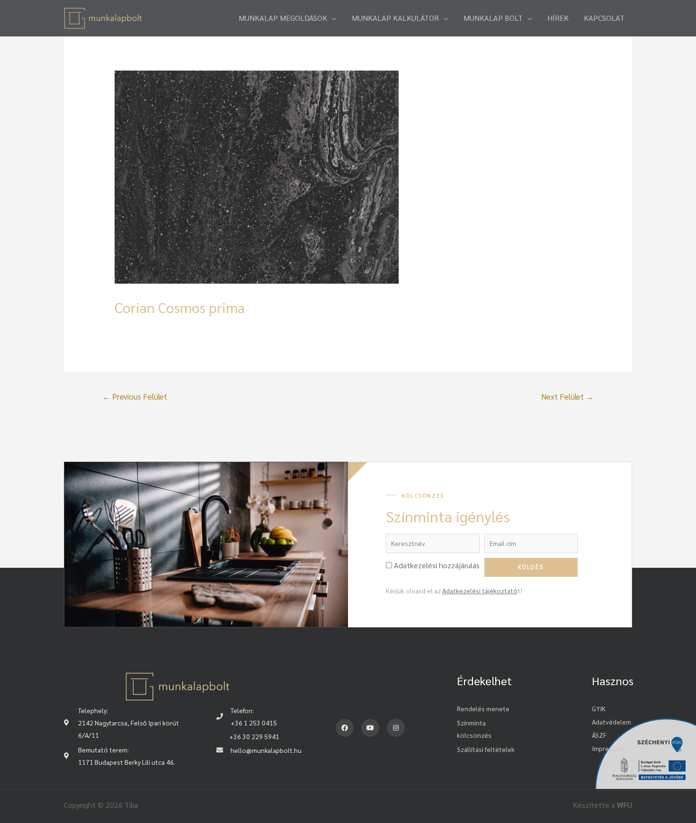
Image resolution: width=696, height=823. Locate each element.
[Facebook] (345, 728)
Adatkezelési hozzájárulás (437, 565)
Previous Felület (134, 396)
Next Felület (567, 396)
